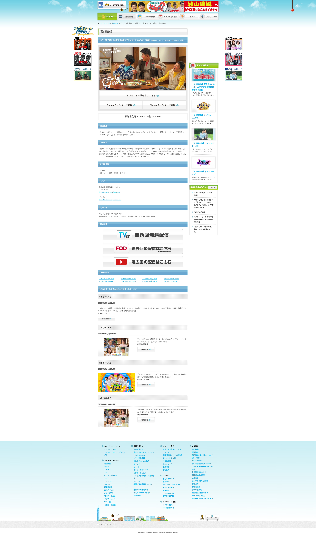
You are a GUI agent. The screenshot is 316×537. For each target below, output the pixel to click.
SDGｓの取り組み (198, 496)
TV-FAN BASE (197, 461)
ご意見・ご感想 (110, 505)
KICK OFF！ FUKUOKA (171, 485)
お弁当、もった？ (140, 473)
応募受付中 (108, 487)
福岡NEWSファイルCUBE (172, 455)
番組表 (106, 467)
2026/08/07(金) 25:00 (149, 279)
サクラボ (137, 481)
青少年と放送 (197, 490)
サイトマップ (111, 524)
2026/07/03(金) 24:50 (171, 281)
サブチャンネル (110, 499)
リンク (101, 524)
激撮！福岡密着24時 (141, 490)
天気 (106, 472)
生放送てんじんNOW (141, 461)
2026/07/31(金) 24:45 (171, 279)
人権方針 (195, 478)
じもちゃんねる (139, 455)
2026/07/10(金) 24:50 (149, 281)
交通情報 (166, 467)
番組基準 (195, 484)
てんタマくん (167, 464)
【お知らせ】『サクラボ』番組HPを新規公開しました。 (203, 229)
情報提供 (166, 470)
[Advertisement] (203, 43)
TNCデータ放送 (110, 496)
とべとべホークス (169, 487)
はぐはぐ (137, 464)
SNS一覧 (107, 502)
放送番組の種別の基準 (200, 493)
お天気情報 (167, 461)
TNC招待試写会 (168, 508)
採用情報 (195, 452)
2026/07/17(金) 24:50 (128, 281)
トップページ (105, 23)
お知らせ (107, 484)
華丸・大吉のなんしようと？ (144, 452)
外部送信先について (199, 472)
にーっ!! (136, 467)
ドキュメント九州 (169, 458)
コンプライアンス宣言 (200, 481)
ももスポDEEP (168, 479)
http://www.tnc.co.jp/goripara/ (109, 192)
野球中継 (166, 490)
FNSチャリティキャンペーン (202, 498)
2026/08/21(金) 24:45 (106, 279)
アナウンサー (109, 481)
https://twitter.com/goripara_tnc (110, 200)
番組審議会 (196, 487)
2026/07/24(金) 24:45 (106, 281)
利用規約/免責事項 (198, 475)
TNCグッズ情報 (199, 212)
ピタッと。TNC (110, 449)
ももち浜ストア (139, 449)
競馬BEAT (166, 482)
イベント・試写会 (110, 475)
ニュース (107, 470)
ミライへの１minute (141, 470)
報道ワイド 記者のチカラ (172, 449)
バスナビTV (108, 493)
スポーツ (107, 478)
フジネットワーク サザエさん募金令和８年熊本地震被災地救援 (203, 219)
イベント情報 (167, 505)
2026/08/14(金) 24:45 (128, 279)
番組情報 (115, 23)
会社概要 (195, 449)
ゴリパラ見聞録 (139, 458)
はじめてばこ (109, 490)
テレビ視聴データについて (201, 464)
